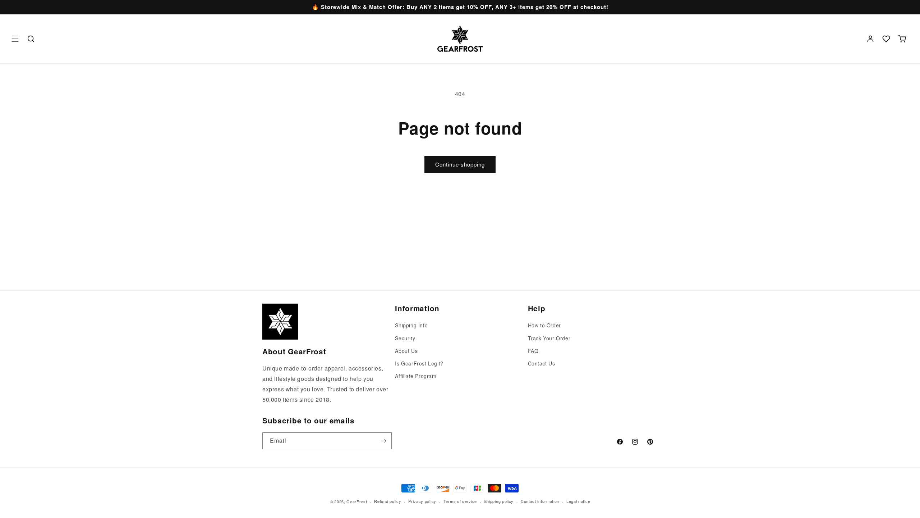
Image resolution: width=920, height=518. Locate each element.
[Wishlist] (886, 39)
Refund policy (387, 501)
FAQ (533, 350)
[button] (15, 39)
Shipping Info (411, 325)
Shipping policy (499, 501)
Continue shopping (460, 164)
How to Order (544, 325)
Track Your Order (549, 338)
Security (405, 338)
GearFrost (356, 501)
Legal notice (578, 501)
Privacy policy (422, 501)
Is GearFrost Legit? (419, 363)
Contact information (540, 501)
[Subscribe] (383, 440)
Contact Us (541, 363)
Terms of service (460, 501)
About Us (406, 350)
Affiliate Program (415, 376)
